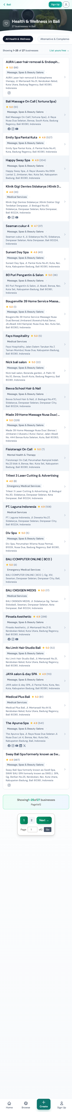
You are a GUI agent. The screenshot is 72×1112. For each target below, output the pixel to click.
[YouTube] (16, 128)
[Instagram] (9, 92)
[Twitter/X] (24, 745)
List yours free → (59, 50)
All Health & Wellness (18, 39)
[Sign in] (66, 4)
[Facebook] (9, 128)
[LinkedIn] (20, 745)
